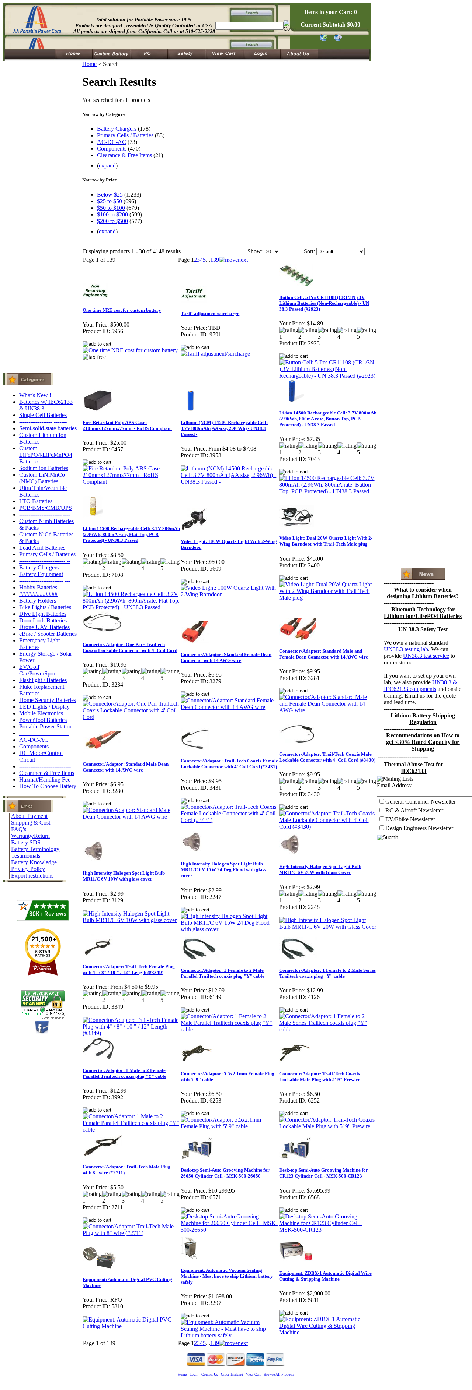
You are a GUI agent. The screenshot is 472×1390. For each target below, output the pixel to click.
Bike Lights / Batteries (45, 607)
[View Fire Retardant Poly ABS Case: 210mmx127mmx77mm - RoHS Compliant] (131, 482)
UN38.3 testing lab (406, 649)
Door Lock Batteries (43, 620)
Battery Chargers (39, 567)
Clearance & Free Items (46, 773)
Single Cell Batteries (43, 415)
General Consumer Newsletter (420, 801)
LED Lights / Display (44, 706)
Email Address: (394, 785)
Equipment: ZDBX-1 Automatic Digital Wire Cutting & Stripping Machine (325, 1276)
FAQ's (18, 829)
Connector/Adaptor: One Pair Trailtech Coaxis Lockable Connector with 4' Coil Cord (130, 647)
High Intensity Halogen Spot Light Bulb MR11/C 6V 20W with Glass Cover (320, 869)
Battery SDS (26, 842)
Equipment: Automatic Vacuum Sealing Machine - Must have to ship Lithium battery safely (227, 1276)
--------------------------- (44, 733)
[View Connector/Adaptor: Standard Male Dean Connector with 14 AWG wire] (131, 817)
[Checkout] (323, 39)
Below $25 (110, 194)
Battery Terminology (35, 849)
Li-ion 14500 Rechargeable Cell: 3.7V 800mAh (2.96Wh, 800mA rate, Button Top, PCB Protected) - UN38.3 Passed (327, 418)
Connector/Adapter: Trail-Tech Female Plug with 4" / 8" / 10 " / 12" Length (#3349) (129, 969)
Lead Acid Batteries (42, 547)
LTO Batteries (35, 501)
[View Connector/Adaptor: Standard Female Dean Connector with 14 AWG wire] (229, 707)
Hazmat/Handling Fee (44, 779)
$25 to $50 (109, 201)
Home (89, 64)
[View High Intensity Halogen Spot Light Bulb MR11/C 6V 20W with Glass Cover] (327, 927)
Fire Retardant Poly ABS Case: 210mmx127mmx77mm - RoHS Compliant (127, 425)
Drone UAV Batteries (44, 627)
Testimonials (25, 856)
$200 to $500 (112, 221)
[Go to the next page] (233, 260)
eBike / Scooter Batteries (48, 634)
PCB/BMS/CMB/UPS (45, 508)
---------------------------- (45, 766)
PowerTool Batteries (43, 720)
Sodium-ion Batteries (43, 468)
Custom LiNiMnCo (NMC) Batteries (42, 478)
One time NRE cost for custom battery (122, 310)
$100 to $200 (112, 214)
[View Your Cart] (337, 39)
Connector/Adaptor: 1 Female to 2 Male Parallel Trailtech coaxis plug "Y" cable (222, 973)
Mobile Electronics (41, 713)
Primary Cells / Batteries (47, 554)
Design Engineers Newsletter (419, 828)
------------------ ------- (43, 422)
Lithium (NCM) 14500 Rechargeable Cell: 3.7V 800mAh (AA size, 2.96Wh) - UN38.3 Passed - (224, 428)
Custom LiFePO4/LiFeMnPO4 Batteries (45, 455)
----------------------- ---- (44, 514)
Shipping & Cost (30, 822)
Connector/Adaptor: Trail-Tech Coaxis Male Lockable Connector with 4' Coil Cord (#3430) (327, 757)
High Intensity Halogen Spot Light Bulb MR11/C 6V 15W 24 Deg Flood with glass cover (223, 869)
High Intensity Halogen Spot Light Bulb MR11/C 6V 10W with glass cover (124, 876)
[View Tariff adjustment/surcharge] (215, 353)
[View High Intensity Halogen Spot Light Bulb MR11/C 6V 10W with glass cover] (131, 920)
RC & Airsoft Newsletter (414, 810)
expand (107, 165)
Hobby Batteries (38, 587)
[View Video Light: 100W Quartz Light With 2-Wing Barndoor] (229, 594)
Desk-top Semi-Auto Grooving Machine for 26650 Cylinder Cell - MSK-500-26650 (225, 1173)
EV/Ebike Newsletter (410, 819)
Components (34, 746)
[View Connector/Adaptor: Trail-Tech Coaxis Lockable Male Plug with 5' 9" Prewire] (327, 1126)
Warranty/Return (30, 836)
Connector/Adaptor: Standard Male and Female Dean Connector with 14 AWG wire (323, 654)
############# (38, 594)
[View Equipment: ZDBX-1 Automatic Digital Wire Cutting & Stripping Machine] (327, 1332)
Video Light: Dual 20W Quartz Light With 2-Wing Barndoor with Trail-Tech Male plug (325, 541)
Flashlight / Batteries (43, 680)
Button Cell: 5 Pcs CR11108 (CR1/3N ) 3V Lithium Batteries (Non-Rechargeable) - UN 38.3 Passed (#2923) (324, 303)
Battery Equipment (41, 574)
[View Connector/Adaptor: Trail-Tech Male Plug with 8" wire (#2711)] (131, 1233)
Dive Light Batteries (42, 614)
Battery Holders (37, 600)
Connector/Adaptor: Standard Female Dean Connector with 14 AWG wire (226, 657)
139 (214, 260)
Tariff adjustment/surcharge (210, 313)
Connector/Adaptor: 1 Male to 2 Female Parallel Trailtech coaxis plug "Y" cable (124, 1073)
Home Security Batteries (47, 700)
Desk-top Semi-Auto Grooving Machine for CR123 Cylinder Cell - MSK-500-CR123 (323, 1173)
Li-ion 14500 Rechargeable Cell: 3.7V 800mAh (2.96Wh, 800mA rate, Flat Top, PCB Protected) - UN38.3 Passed (131, 534)
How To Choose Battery (47, 786)
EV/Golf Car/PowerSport (38, 670)
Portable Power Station (46, 726)
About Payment (29, 816)
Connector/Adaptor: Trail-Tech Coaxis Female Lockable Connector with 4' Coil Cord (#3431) (229, 763)
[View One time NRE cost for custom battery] (130, 350)
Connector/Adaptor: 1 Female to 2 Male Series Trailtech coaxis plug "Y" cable (327, 973)
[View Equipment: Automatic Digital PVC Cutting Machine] (131, 1326)
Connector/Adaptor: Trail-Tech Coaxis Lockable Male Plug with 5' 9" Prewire (319, 1076)
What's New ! (35, 395)
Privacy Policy (28, 869)
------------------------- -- (44, 561)
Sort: (309, 251)
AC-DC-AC (33, 740)
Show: (255, 251)
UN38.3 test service (426, 656)
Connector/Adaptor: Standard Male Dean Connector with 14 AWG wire (126, 767)
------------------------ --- (44, 581)
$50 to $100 (111, 208)
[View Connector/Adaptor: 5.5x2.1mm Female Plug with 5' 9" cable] (229, 1126)
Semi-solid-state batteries (48, 428)
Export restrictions (32, 875)
